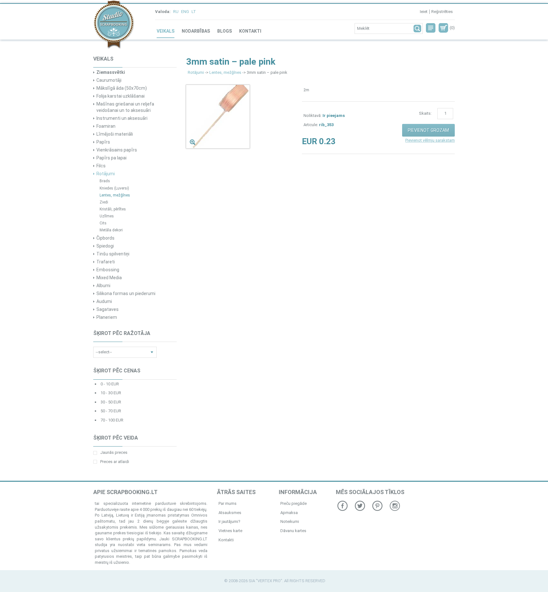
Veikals (165, 31)
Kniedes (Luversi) (114, 188)
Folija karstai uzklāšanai (120, 96)
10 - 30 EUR (111, 392)
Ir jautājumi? (229, 521)
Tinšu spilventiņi (112, 253)
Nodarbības (196, 31)
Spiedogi (105, 245)
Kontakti (250, 31)
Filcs (101, 165)
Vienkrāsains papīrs (116, 149)
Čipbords (105, 238)
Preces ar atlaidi (114, 461)
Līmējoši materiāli (114, 134)
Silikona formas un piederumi (125, 293)
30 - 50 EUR (111, 402)
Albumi (103, 285)
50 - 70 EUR (111, 411)
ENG (185, 11)
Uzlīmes (107, 216)
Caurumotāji (108, 80)
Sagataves (107, 309)
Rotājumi (105, 173)
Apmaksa (289, 512)
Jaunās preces (113, 452)
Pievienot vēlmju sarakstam (430, 140)
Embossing (107, 269)
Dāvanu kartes (293, 530)
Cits (103, 223)
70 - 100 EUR (112, 420)
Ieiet (423, 11)
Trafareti (105, 261)
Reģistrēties (442, 11)
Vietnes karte (230, 530)
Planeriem (106, 317)
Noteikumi (289, 521)
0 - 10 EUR (110, 384)
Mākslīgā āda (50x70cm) (121, 88)
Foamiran (105, 126)
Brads (105, 181)
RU (176, 11)
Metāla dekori (111, 230)
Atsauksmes (230, 512)
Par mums (228, 503)
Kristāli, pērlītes (113, 209)
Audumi (104, 301)
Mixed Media (109, 277)
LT (194, 11)
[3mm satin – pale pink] (218, 116)
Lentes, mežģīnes (115, 195)
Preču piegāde (293, 503)
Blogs (224, 31)
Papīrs (103, 142)
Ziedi (104, 202)
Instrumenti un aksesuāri (121, 118)
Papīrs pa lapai (111, 157)
